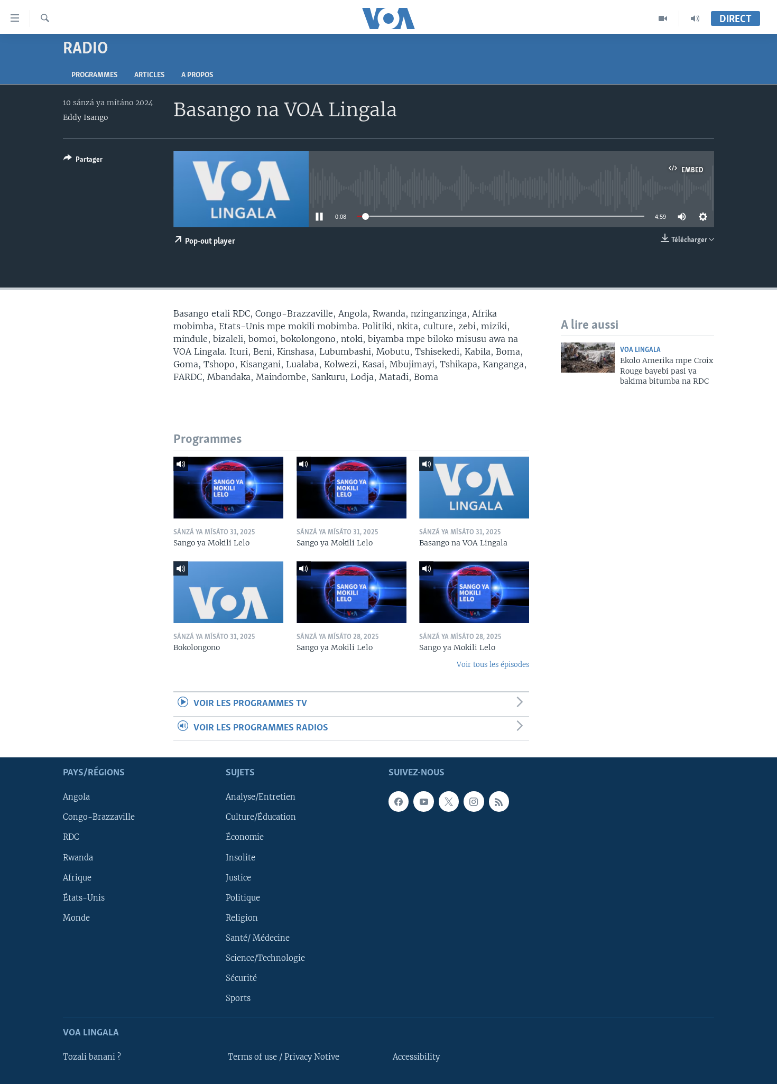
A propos (197, 75)
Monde (76, 918)
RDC (71, 837)
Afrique (77, 878)
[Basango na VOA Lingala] (474, 487)
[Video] (663, 18)
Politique (243, 898)
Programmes (94, 75)
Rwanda (78, 858)
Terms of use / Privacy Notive (283, 1057)
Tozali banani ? (92, 1057)
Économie (245, 837)
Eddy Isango (85, 117)
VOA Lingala (640, 350)
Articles (149, 75)
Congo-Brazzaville (99, 817)
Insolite (240, 858)
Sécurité (241, 978)
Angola (76, 797)
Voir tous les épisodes (493, 664)
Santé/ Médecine (258, 938)
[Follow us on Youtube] (423, 801)
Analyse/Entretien (260, 797)
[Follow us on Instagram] (474, 801)
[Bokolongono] (228, 592)
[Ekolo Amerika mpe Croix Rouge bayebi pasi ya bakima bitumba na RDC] (588, 357)
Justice (238, 878)
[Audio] (695, 18)
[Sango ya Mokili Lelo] (228, 487)
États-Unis (84, 898)
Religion (242, 918)
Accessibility (416, 1057)
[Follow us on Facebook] (398, 801)
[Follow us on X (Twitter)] (449, 801)
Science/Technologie (265, 958)
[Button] (83, 161)
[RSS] (499, 801)
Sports (238, 998)
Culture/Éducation (261, 817)
